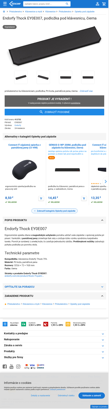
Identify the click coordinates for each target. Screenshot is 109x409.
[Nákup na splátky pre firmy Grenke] (40, 368)
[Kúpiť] (41, 198)
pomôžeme (75, 103)
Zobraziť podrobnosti (57, 389)
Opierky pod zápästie (84, 11)
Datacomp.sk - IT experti (15, 4)
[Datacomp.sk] (4, 11)
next (105, 181)
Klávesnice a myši (33, 11)
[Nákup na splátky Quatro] (40, 366)
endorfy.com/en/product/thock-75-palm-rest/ (24, 276)
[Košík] (104, 3)
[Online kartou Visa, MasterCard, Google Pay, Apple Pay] (30, 369)
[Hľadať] (67, 3)
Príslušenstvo (15, 11)
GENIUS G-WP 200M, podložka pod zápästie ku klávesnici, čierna (67, 146)
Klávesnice (50, 11)
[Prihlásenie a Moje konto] (97, 4)
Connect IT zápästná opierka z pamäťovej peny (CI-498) (24, 146)
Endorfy (18, 125)
